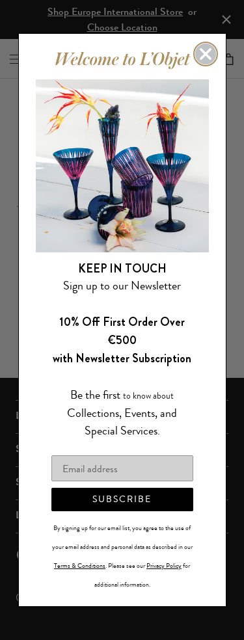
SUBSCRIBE (122, 499)
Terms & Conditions (79, 565)
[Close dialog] (205, 54)
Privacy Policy (164, 565)
